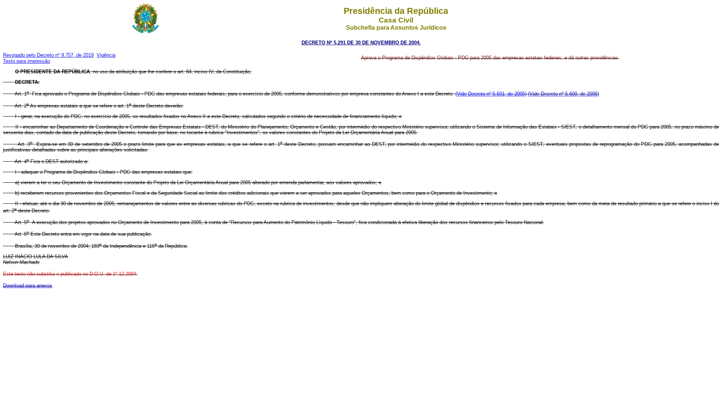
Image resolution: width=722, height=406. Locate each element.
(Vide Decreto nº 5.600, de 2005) (563, 94)
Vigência (106, 55)
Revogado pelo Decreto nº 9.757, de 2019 (48, 55)
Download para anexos (27, 285)
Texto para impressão (26, 61)
